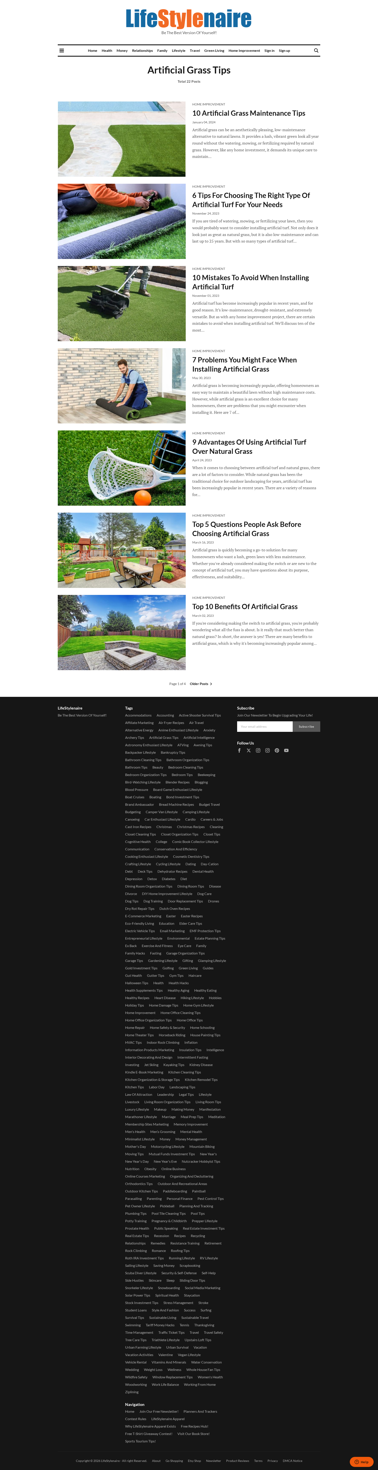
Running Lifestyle (182, 1258)
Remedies (158, 1243)
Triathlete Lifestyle (166, 1340)
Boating (155, 797)
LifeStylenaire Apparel (168, 1419)
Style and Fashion (165, 1310)
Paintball (199, 1191)
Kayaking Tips (173, 1065)
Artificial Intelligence (199, 737)
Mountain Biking (202, 1146)
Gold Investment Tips (141, 968)
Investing (132, 1065)
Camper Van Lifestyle (162, 812)
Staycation (192, 1295)
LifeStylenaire (110, 1461)
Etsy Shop (194, 1461)
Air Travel (196, 722)
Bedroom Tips (182, 775)
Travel (195, 50)
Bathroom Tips (136, 767)
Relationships (142, 50)
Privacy (273, 1461)
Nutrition (132, 1169)
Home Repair (135, 1027)
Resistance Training (185, 1243)
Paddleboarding (175, 1191)
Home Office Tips (190, 1020)
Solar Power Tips (137, 1295)
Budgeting (133, 812)
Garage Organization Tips (185, 953)
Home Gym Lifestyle (198, 1005)
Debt (129, 871)
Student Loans (136, 1310)
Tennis (184, 1325)
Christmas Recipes (191, 827)
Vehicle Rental (136, 1362)
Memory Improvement (191, 1124)
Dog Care (204, 893)
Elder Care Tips (190, 923)
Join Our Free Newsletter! (158, 1411)
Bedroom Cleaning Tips (185, 767)
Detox (152, 879)
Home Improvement (244, 50)
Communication (137, 849)
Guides (208, 968)
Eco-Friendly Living (139, 923)
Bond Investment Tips (182, 797)
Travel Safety (213, 1332)
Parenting (154, 1198)
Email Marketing (172, 931)
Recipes (180, 1236)
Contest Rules (135, 1419)
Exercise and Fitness (157, 946)
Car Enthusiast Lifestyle (162, 819)
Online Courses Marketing (145, 1176)
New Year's (208, 1154)
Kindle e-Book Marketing (144, 1072)
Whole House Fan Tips (203, 1369)
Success (190, 1310)
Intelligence (215, 1050)
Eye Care (184, 946)
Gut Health (133, 975)
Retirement (213, 1243)
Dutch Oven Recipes (174, 908)
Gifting (187, 960)
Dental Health (203, 871)
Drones (213, 901)
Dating (191, 864)
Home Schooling (202, 1027)
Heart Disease (165, 998)
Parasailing (133, 1198)
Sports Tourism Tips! (140, 1441)
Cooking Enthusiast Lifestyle (146, 856)
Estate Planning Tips (210, 938)
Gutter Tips (155, 975)
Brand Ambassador (139, 804)
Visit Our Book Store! (193, 1434)
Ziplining (131, 1392)
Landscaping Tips (182, 1087)
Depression (133, 879)
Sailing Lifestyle (136, 1265)
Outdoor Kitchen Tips (141, 1191)
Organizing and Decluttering (191, 1176)
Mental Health (191, 1131)
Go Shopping (174, 1461)
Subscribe (306, 726)
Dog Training (153, 901)
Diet (183, 879)
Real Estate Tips (137, 1236)
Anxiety (209, 730)
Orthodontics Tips (139, 1184)
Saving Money (164, 1265)
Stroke (203, 1302)
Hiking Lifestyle (192, 998)
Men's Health (135, 1131)
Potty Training (136, 1221)
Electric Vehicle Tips (140, 931)
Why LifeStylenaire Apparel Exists (150, 1426)
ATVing (183, 745)
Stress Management (178, 1302)
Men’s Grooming (162, 1131)
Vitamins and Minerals (169, 1362)
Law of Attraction (138, 1094)
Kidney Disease (201, 1065)
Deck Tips (145, 871)
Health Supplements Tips (144, 990)
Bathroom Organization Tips (187, 760)
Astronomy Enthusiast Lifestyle (148, 745)
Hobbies (215, 998)
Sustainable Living (162, 1317)
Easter (171, 916)
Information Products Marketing (149, 1050)
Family (162, 50)
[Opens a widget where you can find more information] (362, 1462)
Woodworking (136, 1384)
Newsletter (213, 1461)
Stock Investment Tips (141, 1302)
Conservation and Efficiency (175, 849)
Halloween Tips (136, 983)
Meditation (216, 1117)
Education (166, 923)
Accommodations (138, 715)
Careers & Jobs (212, 819)
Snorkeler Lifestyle (139, 1288)
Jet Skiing (151, 1065)
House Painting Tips (205, 1035)
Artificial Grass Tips (163, 737)
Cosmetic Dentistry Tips (191, 856)
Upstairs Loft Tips (198, 1340)
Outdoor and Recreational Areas (182, 1184)
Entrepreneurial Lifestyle (143, 938)
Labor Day (156, 1087)
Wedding (132, 1369)
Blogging (201, 782)
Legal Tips (186, 1094)
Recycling (198, 1236)
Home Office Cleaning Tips (181, 1012)
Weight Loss (153, 1369)
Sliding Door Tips (192, 1280)
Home (92, 50)
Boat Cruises (134, 797)
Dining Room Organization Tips (148, 886)
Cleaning (216, 827)
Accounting (165, 715)
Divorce (131, 893)
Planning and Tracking (196, 1206)
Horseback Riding (172, 1035)
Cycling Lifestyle (168, 864)
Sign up (284, 50)
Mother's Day (135, 1146)
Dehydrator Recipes (172, 871)
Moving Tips (134, 1154)
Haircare (195, 975)
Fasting (155, 953)
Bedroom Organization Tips (146, 775)
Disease (215, 886)
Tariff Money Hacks (160, 1325)
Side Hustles (134, 1280)
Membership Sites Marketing (147, 1124)
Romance (159, 1250)
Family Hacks (135, 953)
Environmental (178, 938)
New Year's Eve (165, 1161)
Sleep (170, 1280)
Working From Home (200, 1384)
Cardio (190, 819)
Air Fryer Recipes (171, 722)
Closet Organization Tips (179, 834)
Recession (161, 1236)
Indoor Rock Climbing (163, 1042)
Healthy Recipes (137, 998)
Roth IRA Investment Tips (144, 1258)
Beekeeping (206, 775)
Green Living (214, 50)
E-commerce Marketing (143, 916)
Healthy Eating (205, 990)
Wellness (174, 1369)
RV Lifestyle (209, 1258)
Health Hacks (179, 983)
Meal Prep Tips (192, 1117)
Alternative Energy (139, 730)
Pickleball (167, 1206)
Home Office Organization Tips (148, 1020)
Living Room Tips (208, 1102)
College (161, 841)
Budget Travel (209, 804)
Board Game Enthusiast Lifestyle (177, 789)
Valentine (165, 1355)
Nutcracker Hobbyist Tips (201, 1161)
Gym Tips (176, 975)
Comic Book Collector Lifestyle (195, 841)
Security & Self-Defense (179, 1273)
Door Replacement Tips (185, 901)
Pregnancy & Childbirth (169, 1221)
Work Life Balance (165, 1384)
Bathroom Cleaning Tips (143, 760)
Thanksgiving (204, 1325)
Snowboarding (169, 1288)
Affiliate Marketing (139, 722)
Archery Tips (134, 737)
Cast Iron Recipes (138, 827)
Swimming (133, 1325)
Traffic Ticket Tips (171, 1332)
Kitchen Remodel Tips (201, 1079)
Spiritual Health (167, 1295)
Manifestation (210, 1109)
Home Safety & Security (167, 1027)
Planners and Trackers (200, 1411)
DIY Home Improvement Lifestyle (167, 893)
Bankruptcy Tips (173, 752)
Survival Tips (134, 1317)
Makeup (160, 1109)
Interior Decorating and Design (148, 1057)
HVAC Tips (133, 1042)
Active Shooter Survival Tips (200, 715)
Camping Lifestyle (196, 812)
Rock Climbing (136, 1250)
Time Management (139, 1332)
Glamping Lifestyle (212, 960)
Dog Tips (131, 901)
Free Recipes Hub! (194, 1426)
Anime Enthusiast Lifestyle (178, 730)
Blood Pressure (136, 789)
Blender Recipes (178, 782)
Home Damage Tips (163, 1005)
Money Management (191, 1139)
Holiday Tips (134, 1005)
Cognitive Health (138, 841)
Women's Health (210, 1377)
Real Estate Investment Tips (204, 1228)
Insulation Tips (190, 1050)
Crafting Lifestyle (138, 864)
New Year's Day (137, 1161)
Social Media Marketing (202, 1288)
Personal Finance (179, 1198)
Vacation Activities (139, 1355)
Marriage (169, 1117)
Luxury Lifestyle (137, 1109)
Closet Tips (211, 834)
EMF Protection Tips (205, 931)
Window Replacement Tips (172, 1377)
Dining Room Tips (190, 886)
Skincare (155, 1280)
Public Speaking (166, 1228)
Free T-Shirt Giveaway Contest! (148, 1434)
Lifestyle (179, 50)
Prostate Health (137, 1228)
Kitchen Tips (134, 1087)
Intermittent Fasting (192, 1057)
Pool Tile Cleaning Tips (169, 1213)
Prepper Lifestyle (204, 1221)
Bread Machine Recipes (176, 804)
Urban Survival (177, 1347)
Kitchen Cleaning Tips (184, 1072)
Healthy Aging (178, 990)
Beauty (157, 767)
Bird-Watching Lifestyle (143, 782)
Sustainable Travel (195, 1317)
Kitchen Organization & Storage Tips (152, 1079)
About (156, 1461)
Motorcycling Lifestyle (167, 1146)
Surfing (206, 1310)
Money (122, 50)
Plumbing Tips (136, 1213)
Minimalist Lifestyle (140, 1139)
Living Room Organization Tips (167, 1102)
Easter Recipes (192, 916)
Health (107, 50)
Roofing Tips (180, 1250)
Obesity (150, 1169)
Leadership (165, 1094)
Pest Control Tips (211, 1198)
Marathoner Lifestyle (141, 1117)
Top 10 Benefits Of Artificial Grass (245, 606)
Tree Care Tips (136, 1340)
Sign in (269, 50)
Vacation (200, 1347)
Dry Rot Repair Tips (139, 908)
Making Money (183, 1109)
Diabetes (168, 879)
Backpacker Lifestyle (140, 752)
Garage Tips (134, 960)
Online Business (173, 1169)
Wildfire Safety (136, 1377)
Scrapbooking (190, 1265)
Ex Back (131, 946)
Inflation (191, 1042)
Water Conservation (206, 1362)
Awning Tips (203, 745)
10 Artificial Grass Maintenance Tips (248, 113)
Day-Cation (210, 864)
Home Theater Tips (139, 1035)
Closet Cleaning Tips (140, 834)
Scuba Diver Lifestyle (140, 1273)
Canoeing (132, 819)
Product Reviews (237, 1461)
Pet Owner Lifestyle (140, 1206)
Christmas (164, 827)
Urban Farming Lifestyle (143, 1347)
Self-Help (209, 1273)
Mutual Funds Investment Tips (172, 1154)
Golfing (168, 968)
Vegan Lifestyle (189, 1355)
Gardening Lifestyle (162, 960)
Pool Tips (198, 1213)
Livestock (132, 1102)
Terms (258, 1461)
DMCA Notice (292, 1461)
